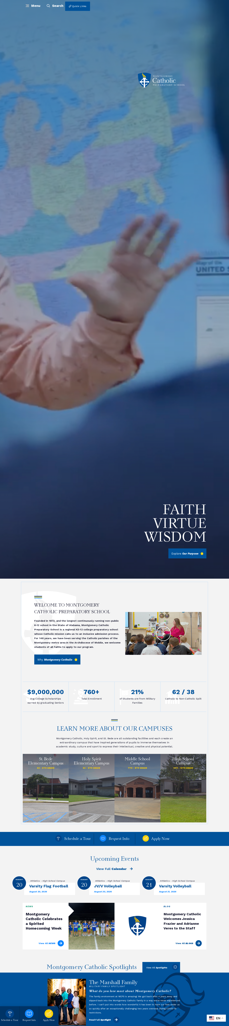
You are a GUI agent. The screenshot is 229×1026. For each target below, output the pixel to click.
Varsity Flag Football (48, 886)
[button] (163, 633)
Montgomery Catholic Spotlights (92, 968)
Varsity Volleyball (175, 886)
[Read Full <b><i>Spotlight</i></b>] (116, 1016)
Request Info (119, 839)
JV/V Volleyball (108, 886)
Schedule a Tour (77, 839)
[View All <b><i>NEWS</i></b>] (61, 943)
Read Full (100, 1015)
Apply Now (160, 839)
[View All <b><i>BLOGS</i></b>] (199, 943)
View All (47, 943)
